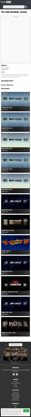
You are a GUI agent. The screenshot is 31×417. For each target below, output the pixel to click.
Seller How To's (15, 400)
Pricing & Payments (15, 395)
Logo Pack (15, 381)
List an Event (15, 392)
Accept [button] (26, 411)
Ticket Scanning (15, 397)
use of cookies (22, 414)
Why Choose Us (15, 393)
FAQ (15, 407)
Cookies (15, 386)
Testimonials (15, 398)
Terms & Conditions (15, 383)
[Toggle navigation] (29, 2)
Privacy (15, 384)
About (15, 405)
